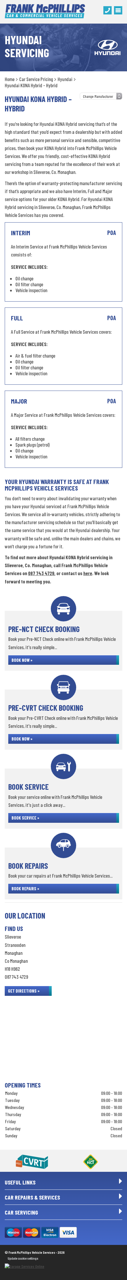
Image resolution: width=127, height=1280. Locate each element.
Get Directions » (24, 990)
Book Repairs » (25, 888)
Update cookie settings (23, 1258)
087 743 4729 (41, 573)
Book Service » (25, 817)
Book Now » (22, 660)
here (87, 573)
